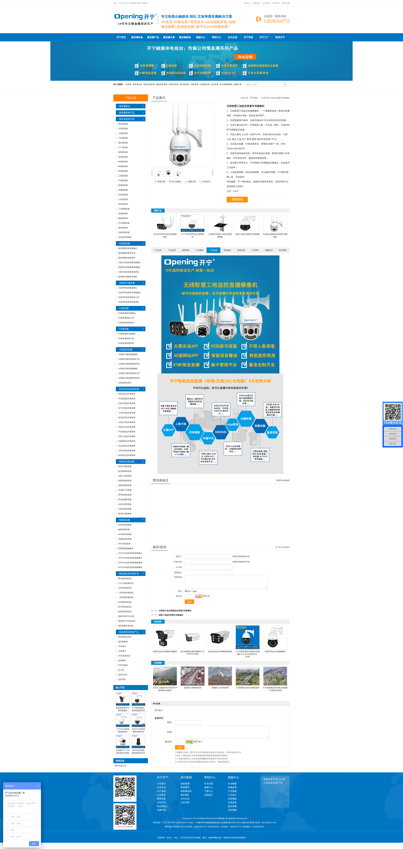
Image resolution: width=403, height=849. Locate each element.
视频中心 (200, 37)
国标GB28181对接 (126, 616)
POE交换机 (123, 665)
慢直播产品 (153, 37)
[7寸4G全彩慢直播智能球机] (123, 726)
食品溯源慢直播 (124, 471)
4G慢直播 (124, 329)
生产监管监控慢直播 (126, 408)
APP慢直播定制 (124, 588)
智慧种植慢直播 (124, 481)
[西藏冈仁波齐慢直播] (220, 685)
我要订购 (192, 182)
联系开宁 (280, 37)
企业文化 (161, 787)
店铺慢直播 (123, 190)
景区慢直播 (184, 84)
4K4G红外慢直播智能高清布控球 (138, 753)
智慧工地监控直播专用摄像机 (247, 234)
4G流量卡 (122, 651)
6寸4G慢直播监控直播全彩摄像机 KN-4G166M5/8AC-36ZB (247, 654)
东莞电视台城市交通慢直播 (247, 688)
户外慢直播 (123, 138)
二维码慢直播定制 (125, 597)
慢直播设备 (137, 37)
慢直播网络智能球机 (126, 258)
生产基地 (161, 791)
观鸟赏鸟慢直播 (124, 514)
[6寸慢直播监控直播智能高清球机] (138, 705)
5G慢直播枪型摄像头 (127, 313)
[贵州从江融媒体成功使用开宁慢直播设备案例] (165, 685)
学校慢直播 (123, 180)
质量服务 (227, 250)
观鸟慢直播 (123, 228)
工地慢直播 (123, 176)
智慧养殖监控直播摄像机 (275, 651)
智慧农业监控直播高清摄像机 (165, 651)
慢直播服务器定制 (125, 626)
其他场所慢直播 (124, 237)
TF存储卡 (122, 646)
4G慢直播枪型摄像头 (127, 334)
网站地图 (286, 3)
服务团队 (185, 795)
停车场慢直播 (124, 223)
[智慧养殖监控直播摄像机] (275, 649)
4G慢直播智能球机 (126, 343)
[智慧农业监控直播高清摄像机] (165, 649)
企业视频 (232, 783)
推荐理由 (186, 250)
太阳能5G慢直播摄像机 (128, 354)
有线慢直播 (124, 243)
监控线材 (122, 679)
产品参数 (199, 250)
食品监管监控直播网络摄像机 (220, 651)
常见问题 (208, 783)
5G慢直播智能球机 (126, 323)
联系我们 (276, 3)
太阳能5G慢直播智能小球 (129, 359)
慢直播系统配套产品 (129, 632)
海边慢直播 (123, 143)
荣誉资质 (161, 798)
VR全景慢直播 (124, 544)
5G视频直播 (204, 84)
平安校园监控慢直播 (126, 432)
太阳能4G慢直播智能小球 (129, 373)
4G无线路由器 (124, 656)
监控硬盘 (122, 660)
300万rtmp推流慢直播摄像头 (130, 558)
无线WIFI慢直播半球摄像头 (129, 292)
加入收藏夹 (176, 182)
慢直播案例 (185, 37)
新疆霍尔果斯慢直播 (192, 688)
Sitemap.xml (242, 818)
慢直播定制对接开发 (129, 573)
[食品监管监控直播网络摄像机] (220, 649)
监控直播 (214, 84)
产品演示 (232, 795)
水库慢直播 (123, 128)
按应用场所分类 (126, 119)
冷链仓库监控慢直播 (126, 450)
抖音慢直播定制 (124, 602)
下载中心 (247, 3)
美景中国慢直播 (124, 466)
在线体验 (232, 802)
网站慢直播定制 (124, 578)
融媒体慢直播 (161, 84)
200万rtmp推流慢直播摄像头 (130, 553)
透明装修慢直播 (124, 495)
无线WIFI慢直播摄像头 (127, 288)
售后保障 (283, 250)
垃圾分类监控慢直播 (126, 422)
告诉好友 (206, 182)
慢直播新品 (124, 106)
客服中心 (208, 787)
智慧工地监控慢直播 (126, 436)
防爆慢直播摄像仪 (125, 548)
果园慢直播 (123, 171)
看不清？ (207, 596)
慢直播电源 (123, 641)
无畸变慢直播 (124, 232)
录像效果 (232, 787)
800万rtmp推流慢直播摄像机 (130, 567)
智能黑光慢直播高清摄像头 (129, 267)
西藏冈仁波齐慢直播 (220, 688)
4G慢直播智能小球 (126, 338)
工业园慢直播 (124, 209)
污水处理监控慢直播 (126, 413)
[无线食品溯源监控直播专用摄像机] (275, 231)
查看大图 (161, 182)
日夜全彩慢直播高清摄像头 (129, 262)
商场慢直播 (123, 185)
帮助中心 (216, 37)
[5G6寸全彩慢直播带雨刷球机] (138, 726)
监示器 (121, 670)
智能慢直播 (124, 520)
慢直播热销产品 (126, 112)
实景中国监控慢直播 (126, 403)
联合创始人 (162, 806)
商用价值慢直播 (126, 461)
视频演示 (269, 250)
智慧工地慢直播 (124, 476)
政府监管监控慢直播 (129, 389)
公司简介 (161, 783)
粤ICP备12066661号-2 (174, 827)
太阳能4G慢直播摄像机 (128, 368)
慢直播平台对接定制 (126, 621)
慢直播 (128, 84)
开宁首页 (121, 37)
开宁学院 (248, 37)
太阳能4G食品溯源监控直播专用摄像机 (175, 610)
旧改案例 (185, 783)
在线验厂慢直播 (124, 490)
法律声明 (161, 810)
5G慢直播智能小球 (126, 318)
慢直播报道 (186, 791)
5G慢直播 (194, 84)
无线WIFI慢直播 (127, 283)
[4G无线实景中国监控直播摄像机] (165, 231)
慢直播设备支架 (124, 637)
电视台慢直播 (149, 84)
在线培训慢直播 (124, 504)
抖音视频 (232, 810)
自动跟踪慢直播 (124, 534)
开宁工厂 (264, 37)
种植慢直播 (123, 166)
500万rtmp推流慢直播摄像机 (130, 562)
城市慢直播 (173, 84)
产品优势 (213, 250)
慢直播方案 (169, 37)
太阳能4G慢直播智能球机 (129, 378)
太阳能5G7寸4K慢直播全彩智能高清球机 (122, 753)
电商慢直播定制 (124, 611)
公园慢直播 (123, 133)
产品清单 (255, 250)
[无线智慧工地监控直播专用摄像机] (158, 176)
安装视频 (232, 798)
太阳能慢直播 (125, 349)
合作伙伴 (161, 802)
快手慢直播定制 (124, 607)
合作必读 (232, 37)
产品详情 (158, 250)
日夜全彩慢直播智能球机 (128, 272)
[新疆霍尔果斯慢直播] (192, 685)
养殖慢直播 (123, 162)
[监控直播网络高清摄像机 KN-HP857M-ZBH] (192, 649)
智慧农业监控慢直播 (126, 427)
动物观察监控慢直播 (126, 441)
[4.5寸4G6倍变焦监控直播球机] (192, 231)
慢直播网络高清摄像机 (127, 248)
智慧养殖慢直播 (124, 485)
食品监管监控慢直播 (126, 417)
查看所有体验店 (283, 480)
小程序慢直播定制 (125, 593)
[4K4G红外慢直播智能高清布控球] (138, 748)
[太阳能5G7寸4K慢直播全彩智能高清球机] (123, 748)
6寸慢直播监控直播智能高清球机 (138, 710)
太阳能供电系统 (124, 383)
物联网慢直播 (124, 529)
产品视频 (232, 791)
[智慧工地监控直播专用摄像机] (248, 231)
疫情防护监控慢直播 (126, 455)
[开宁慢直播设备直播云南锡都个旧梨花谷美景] (275, 685)
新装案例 (185, 787)
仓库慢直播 (123, 195)
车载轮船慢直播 (124, 509)
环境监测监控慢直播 (126, 399)
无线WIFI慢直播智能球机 (128, 302)
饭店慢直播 (123, 157)
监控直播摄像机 (226, 84)
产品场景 (172, 250)
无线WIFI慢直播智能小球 (128, 297)
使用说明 (241, 250)
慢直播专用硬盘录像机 (127, 277)
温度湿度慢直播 (124, 525)
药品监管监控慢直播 (126, 446)
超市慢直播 (123, 204)
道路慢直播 (123, 213)
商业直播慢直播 (124, 499)
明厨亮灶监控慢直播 (126, 394)
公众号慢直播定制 (125, 583)
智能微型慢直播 (124, 539)
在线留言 (266, 3)
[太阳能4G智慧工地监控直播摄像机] (220, 231)
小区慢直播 (123, 199)
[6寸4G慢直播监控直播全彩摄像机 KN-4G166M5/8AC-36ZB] (248, 649)
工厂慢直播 (123, 147)
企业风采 (161, 795)
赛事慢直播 (123, 152)
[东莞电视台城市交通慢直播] (248, 685)
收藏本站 (256, 3)
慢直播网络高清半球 (126, 253)
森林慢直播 (123, 218)
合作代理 (185, 802)
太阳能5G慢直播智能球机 (129, 364)
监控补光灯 (123, 675)
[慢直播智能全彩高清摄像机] (123, 705)
